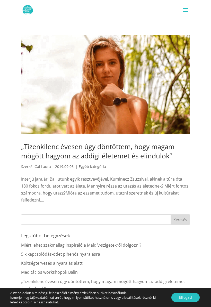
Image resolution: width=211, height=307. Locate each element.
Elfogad (185, 297)
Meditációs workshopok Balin (49, 272)
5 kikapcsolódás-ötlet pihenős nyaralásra (60, 254)
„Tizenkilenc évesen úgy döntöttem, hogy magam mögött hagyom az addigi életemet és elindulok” (97, 151)
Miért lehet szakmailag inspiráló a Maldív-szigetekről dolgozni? (81, 245)
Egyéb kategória (92, 166)
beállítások (132, 297)
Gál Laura (42, 166)
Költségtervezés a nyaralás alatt (52, 263)
